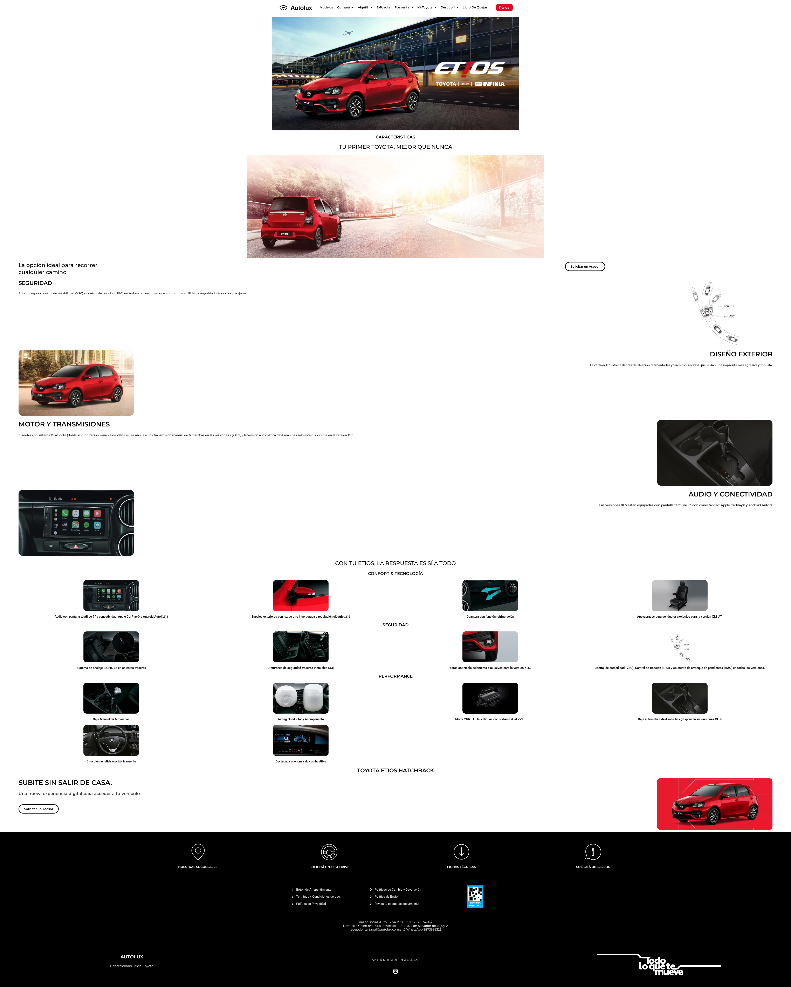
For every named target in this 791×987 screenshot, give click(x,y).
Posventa (401, 7)
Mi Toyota (425, 7)
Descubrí (448, 7)
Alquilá (363, 7)
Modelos (326, 7)
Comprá (343, 7)
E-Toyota (383, 7)
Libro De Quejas (475, 7)
